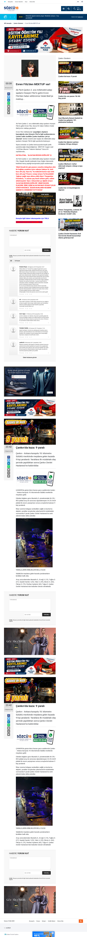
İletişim (44, 921)
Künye (38, 921)
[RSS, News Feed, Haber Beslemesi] (81, 921)
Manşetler (10, 1)
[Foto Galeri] (82, 1)
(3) (31, 308)
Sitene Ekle (32, 1)
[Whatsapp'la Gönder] (8, 103)
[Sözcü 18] (11, 8)
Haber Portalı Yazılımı (12, 934)
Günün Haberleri (19, 1)
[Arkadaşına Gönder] (8, 106)
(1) (31, 322)
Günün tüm (77, 17)
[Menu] (63, 8)
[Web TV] (78, 1)
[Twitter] (8, 97)
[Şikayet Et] (48, 294)
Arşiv (26, 1)
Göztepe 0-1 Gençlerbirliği (33, 17)
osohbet (8, 928)
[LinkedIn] (8, 100)
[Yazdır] (8, 109)
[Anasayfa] (5, 1)
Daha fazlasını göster (30, 357)
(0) (27, 294)
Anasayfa (31, 921)
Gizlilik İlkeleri (51, 921)
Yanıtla (22, 294)
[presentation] (10, 17)
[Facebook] (8, 93)
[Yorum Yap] (8, 112)
